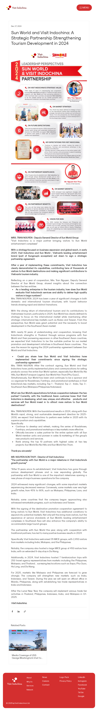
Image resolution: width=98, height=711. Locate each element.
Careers (45, 681)
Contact (46, 685)
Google (81, 696)
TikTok (81, 692)
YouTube (81, 689)
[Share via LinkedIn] (18, 611)
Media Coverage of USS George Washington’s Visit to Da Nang (26, 656)
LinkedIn (81, 677)
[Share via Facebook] (12, 611)
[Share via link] (25, 611)
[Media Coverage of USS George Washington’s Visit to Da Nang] (28, 640)
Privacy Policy (66, 681)
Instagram (82, 681)
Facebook (82, 685)
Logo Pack (64, 677)
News (44, 677)
